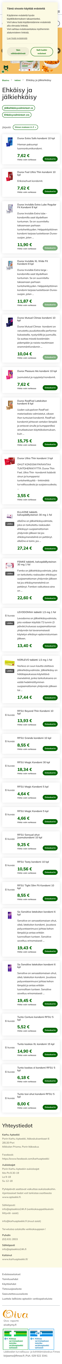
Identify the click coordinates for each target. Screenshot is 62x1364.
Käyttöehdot (9, 1283)
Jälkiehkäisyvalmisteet (18, 107)
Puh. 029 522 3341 (36, 1355)
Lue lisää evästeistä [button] (17, 38)
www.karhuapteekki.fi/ (15, 1259)
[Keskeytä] (2, 71)
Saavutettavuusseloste (15, 1293)
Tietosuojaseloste (12, 1288)
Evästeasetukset (11, 1274)
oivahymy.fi (10, 1324)
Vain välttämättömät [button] (18, 52)
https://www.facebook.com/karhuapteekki (25, 1158)
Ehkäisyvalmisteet (16, 114)
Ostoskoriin (50, 159)
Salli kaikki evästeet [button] (41, 52)
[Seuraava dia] (58, 51)
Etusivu (5, 80)
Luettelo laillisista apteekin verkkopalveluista (27, 1298)
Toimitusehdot (10, 1279)
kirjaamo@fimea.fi (14, 1355)
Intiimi (18, 80)
